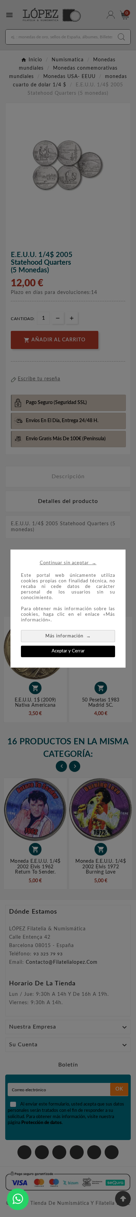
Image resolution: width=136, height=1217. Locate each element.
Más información (68, 635)
